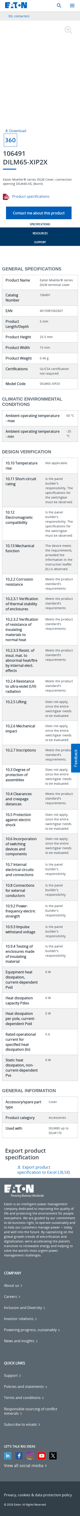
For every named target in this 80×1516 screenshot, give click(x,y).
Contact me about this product (39, 213)
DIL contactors (19, 16)
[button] (75, 758)
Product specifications (30, 196)
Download (17, 130)
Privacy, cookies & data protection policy (38, 1495)
